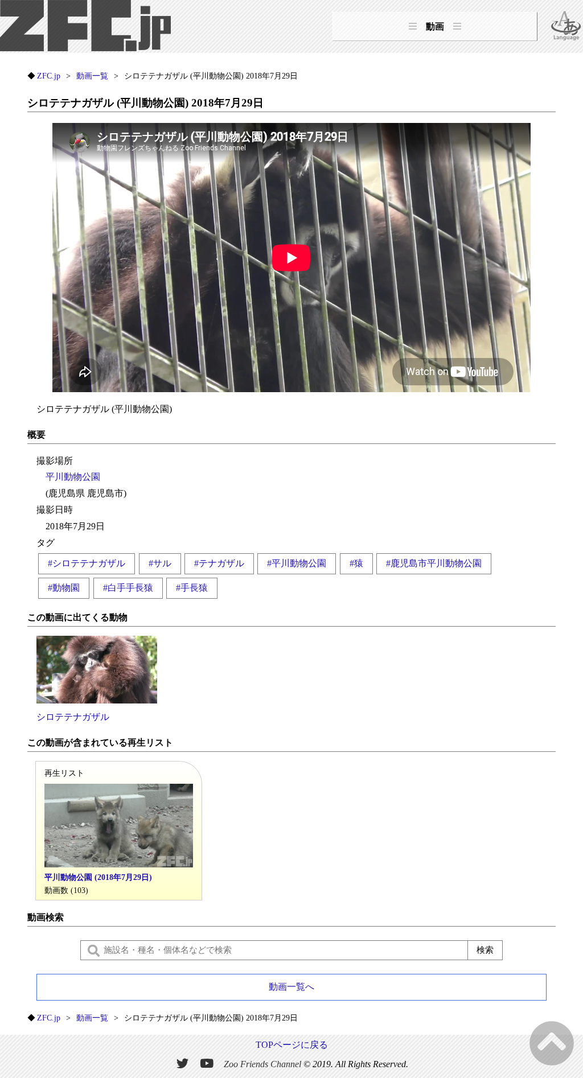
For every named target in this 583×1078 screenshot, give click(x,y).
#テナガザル (219, 563)
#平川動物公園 (296, 563)
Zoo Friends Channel (262, 1064)
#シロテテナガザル (86, 563)
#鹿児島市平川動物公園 (434, 563)
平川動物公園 (73, 477)
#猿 (356, 563)
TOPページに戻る (292, 1045)
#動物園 (64, 588)
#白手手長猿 (128, 588)
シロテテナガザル (72, 717)
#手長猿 (192, 588)
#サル (160, 563)
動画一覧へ (291, 986)
